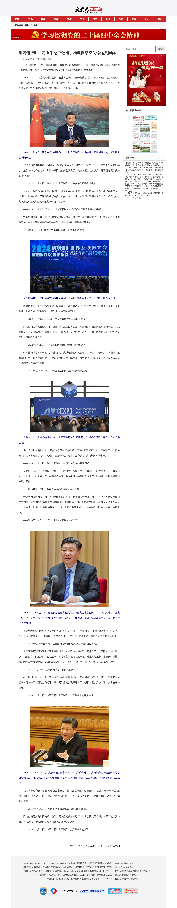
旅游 (69, 19)
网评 (160, 19)
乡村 (95, 19)
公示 (147, 19)
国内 (36, 25)
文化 (82, 19)
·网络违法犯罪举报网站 (123, 863)
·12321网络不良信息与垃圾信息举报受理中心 (132, 871)
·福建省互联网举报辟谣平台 (125, 875)
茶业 (108, 19)
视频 (43, 19)
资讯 (30, 19)
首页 (27, 25)
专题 (134, 19)
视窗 (121, 19)
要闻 (17, 19)
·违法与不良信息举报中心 (124, 867)
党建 (56, 19)
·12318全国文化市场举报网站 (126, 879)
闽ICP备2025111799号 (103, 867)
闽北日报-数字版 (133, 110)
